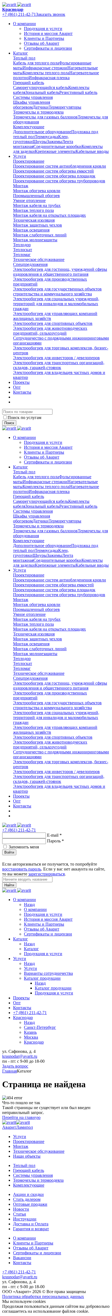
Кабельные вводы (92, 151)
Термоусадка (46, 136)
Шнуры (40, 141)
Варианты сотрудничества (48, 973)
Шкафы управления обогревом (31, 104)
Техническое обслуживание (38, 259)
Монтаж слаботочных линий (40, 235)
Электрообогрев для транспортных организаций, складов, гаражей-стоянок (58, 365)
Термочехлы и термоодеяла (38, 112)
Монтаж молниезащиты (35, 239)
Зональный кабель (42, 92)
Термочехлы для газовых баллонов (45, 117)
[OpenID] (32, 858)
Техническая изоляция (34, 220)
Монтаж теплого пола (33, 210)
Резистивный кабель (78, 92)
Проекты (21, 382)
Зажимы (54, 141)
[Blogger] (25, 858)
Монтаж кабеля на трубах (37, 205)
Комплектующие (28, 126)
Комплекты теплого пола (46, 72)
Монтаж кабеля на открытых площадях (49, 215)
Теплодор (22, 244)
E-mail (54, 835)
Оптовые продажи (30, 1204)
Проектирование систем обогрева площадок (54, 176)
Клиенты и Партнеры (44, 38)
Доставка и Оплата (30, 1224)
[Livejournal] (5, 858)
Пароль (55, 841)
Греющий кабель (28, 82)
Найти (9, 885)
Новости (21, 1209)
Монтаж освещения (31, 230)
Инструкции (24, 1219)
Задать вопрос (15, 1066)
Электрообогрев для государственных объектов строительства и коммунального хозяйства (57, 291)
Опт (17, 387)
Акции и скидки (28, 1194)
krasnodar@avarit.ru (19, 1056)
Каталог (20, 53)
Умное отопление (29, 200)
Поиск (9, 423)
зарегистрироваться (46, 874)
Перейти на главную (21, 1117)
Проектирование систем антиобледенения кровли (59, 166)
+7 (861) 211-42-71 (19, 14)
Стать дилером (27, 1199)
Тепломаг (22, 254)
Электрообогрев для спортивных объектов (52, 323)
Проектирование (28, 161)
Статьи (19, 1214)
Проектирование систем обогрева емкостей (53, 171)
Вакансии (22, 1257)
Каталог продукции (42, 978)
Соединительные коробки (57, 146)
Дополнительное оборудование (42, 131)
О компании (24, 23)
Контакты (22, 392)
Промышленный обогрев (36, 195)
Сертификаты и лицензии (48, 48)
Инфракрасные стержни (45, 68)
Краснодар (12, 9)
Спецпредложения (30, 264)
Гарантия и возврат (31, 1228)
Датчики (41, 107)
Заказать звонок (50, 14)
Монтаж (20, 185)
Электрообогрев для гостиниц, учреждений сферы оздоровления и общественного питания (60, 272)
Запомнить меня (24, 847)
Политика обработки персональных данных (43, 1296)
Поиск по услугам (24, 417)
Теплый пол (24, 58)
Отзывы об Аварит (41, 43)
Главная (9, 1071)
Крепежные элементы (55, 151)
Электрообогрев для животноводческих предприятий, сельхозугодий (50, 330)
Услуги (19, 156)
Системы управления (33, 97)
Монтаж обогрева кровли (36, 190)
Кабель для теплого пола (36, 63)
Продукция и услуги (43, 28)
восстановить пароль (21, 869)
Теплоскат (22, 249)
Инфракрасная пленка (49, 77)
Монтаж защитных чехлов (37, 225)
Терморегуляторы (65, 107)
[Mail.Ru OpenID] (12, 858)
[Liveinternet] (18, 858)
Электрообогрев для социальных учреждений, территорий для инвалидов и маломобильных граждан (56, 303)
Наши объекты (27, 1156)
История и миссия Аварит (48, 33)
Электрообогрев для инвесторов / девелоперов (56, 357)
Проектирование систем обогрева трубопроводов (59, 181)
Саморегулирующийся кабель (40, 87)
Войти (9, 852)
